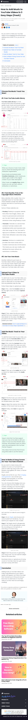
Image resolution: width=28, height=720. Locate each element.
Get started (20, 1)
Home (2, 5)
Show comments (14, 608)
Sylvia (13, 597)
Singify (12, 517)
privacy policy (8, 712)
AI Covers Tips (8, 5)
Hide (16, 45)
